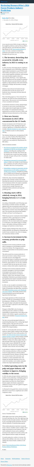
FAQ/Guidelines (16, 458)
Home (2, 458)
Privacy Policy (4, 461)
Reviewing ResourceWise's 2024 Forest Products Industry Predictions (15, 8)
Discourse (9, 465)
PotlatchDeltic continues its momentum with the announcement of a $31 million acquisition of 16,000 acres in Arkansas (15, 170)
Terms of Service (25, 458)
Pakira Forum (4, 1)
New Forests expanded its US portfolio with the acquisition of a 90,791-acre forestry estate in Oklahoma (15, 149)
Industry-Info (3, 13)
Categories (8, 458)
